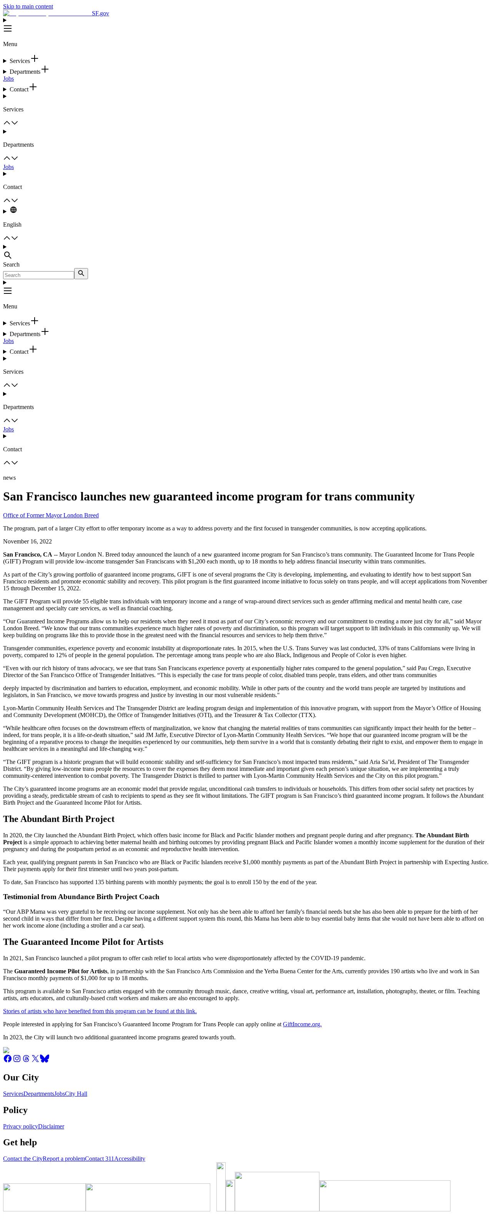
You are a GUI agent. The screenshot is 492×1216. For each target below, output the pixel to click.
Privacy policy (20, 1126)
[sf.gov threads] (26, 1061)
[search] (81, 273)
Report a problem (64, 1158)
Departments (38, 1093)
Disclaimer (51, 1126)
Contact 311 (99, 1158)
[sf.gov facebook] (7, 1061)
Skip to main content (28, 6)
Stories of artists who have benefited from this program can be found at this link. (100, 1011)
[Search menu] (246, 252)
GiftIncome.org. (302, 1024)
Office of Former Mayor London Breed (51, 515)
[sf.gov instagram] (17, 1061)
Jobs (8, 78)
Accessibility (129, 1158)
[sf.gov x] (35, 1061)
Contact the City (23, 1158)
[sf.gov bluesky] (44, 1061)
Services (13, 1093)
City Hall (76, 1093)
